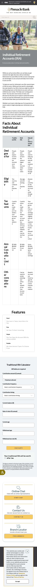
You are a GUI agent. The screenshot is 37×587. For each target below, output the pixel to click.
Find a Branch (34, 2)
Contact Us (18, 517)
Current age (6, 422)
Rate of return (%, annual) (10, 411)
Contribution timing (8, 392)
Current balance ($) (8, 403)
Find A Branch (18, 536)
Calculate (18, 448)
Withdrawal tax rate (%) (10, 438)
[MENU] (2, 2)
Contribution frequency (9, 384)
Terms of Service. (19, 577)
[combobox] (16, 17)
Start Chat (18, 497)
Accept (17, 581)
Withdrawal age (7, 430)
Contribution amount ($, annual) (12, 373)
